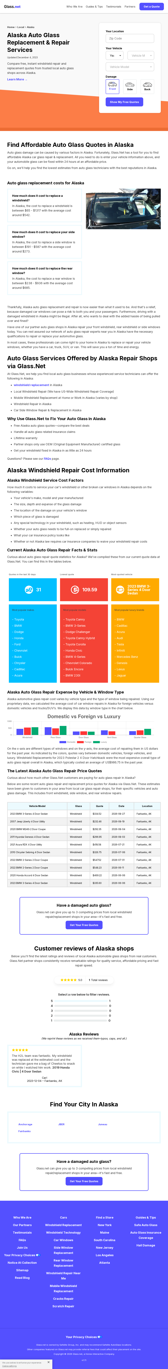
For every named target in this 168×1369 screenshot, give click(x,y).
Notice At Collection (22, 1262)
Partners (130, 6)
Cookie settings (9, 1366)
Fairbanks (24, 1131)
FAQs (47, 458)
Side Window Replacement (63, 1250)
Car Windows (63, 1240)
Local (20, 27)
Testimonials (113, 6)
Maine (104, 1232)
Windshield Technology (63, 1232)
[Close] (47, 1361)
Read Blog (22, 1277)
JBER (61, 1124)
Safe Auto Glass (145, 1225)
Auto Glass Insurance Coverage (145, 1235)
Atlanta (104, 1262)
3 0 (81, 1010)
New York (105, 1225)
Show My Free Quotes (124, 102)
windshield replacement (31, 385)
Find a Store (104, 1217)
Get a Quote (152, 6)
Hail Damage (145, 1245)
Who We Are (74, 6)
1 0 (81, 1020)
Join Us (22, 1247)
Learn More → (17, 79)
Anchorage (25, 1124)
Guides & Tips (94, 6)
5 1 (80, 1001)
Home (11, 27)
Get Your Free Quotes (84, 925)
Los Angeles (105, 1255)
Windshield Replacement (63, 1225)
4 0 (81, 1006)
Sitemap (22, 1270)
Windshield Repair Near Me (63, 1275)
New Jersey (104, 1247)
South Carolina (104, 1240)
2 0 (81, 1015)
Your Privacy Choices (20, 1255)
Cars (63, 1217)
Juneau (102, 1124)
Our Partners (22, 1225)
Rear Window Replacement (63, 1263)
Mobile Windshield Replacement (63, 1288)
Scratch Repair (63, 1306)
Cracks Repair (63, 1298)
